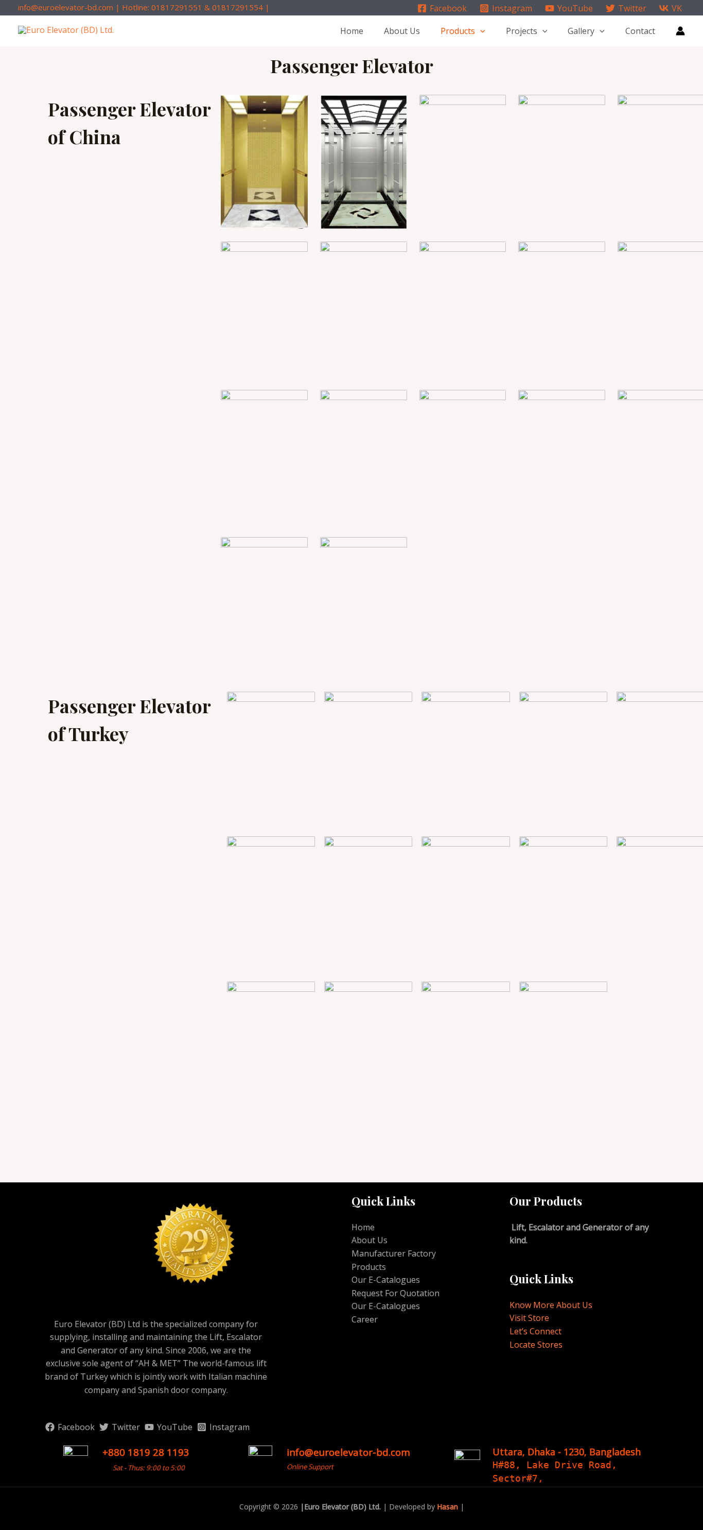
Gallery (581, 31)
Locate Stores (536, 1344)
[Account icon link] (680, 31)
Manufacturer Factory (393, 1253)
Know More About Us (550, 1305)
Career (364, 1319)
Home (351, 31)
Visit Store (529, 1317)
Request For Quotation (395, 1293)
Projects (521, 31)
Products (458, 31)
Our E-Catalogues (385, 1279)
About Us (402, 31)
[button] (480, 31)
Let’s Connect (535, 1331)
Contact (640, 31)
